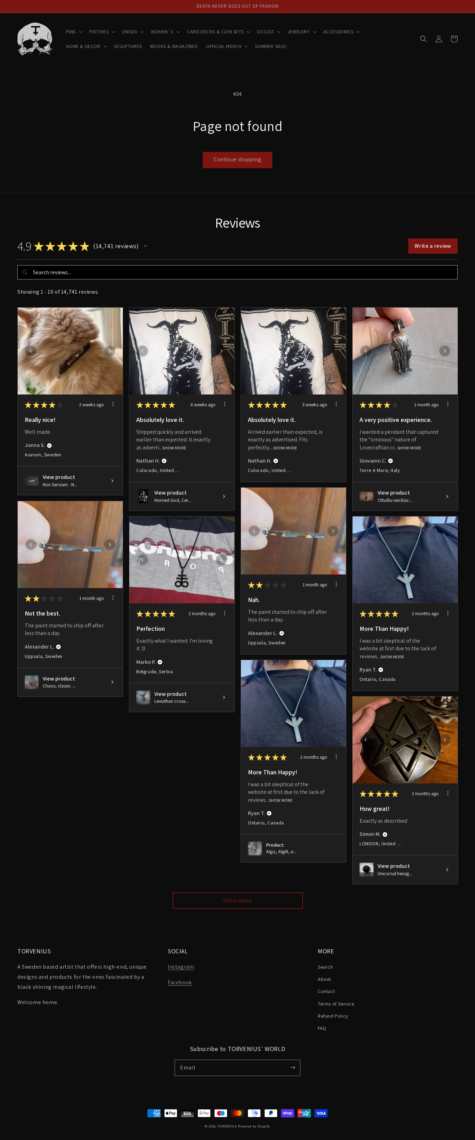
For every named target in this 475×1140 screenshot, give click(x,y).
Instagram (181, 966)
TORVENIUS (226, 1126)
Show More (174, 447)
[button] (73, 31)
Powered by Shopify (254, 1126)
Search (325, 967)
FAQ (322, 1028)
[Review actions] (113, 404)
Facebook (180, 982)
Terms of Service (336, 1004)
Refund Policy (333, 1016)
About (324, 979)
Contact (326, 991)
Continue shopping (237, 159)
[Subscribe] (292, 1067)
